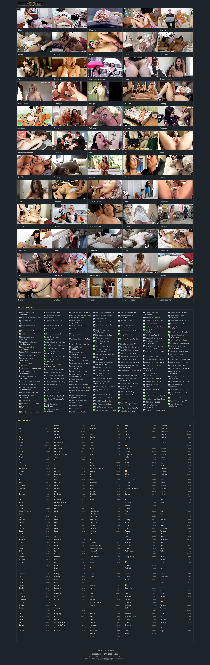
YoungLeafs (61, 393)
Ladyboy (92, 588)
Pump (127, 554)
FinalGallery (161, 410)
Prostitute (128, 545)
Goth (91, 434)
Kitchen (92, 574)
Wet (161, 611)
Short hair (128, 625)
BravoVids (110, 316)
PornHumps (37, 318)
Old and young (130, 480)
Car (20, 576)
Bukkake (22, 559)
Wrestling (163, 622)
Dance (56, 468)
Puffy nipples (129, 551)
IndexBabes (186, 343)
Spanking (163, 454)
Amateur (21, 445)
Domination (57, 494)
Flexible (56, 579)
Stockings (163, 474)
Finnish (56, 568)
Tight (162, 545)
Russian (127, 579)
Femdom (57, 557)
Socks (162, 440)
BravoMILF (160, 321)
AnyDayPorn (173, 373)
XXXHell (108, 370)
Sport (162, 460)
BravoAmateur (98, 359)
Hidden (92, 480)
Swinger (162, 497)
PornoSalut (185, 321)
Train (162, 557)
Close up (22, 616)
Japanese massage (96, 548)
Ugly (161, 571)
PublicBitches (23, 315)
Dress (56, 508)
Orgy (126, 491)
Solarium (163, 443)
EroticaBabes (123, 336)
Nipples (127, 451)
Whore (162, 613)
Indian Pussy (94, 519)
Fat (55, 551)
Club (20, 622)
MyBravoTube (173, 356)
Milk (126, 425)
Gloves (92, 431)
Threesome (164, 539)
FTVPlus (33, 401)
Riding (127, 571)
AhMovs (107, 346)
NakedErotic (37, 412)
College (21, 625)
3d (20, 431)
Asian (21, 460)
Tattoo (162, 514)
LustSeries (110, 319)
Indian (92, 508)
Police (127, 522)
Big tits (21, 522)
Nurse (127, 463)
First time (57, 571)
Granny (92, 440)
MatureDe (134, 411)
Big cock (22, 519)
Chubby (21, 605)
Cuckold (57, 445)
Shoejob (127, 619)
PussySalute (148, 375)
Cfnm (20, 594)
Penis (127, 514)
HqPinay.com (48, 361)
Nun (126, 460)
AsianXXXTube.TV (125, 405)
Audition (21, 471)
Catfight (21, 585)
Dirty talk (57, 482)
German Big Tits (59, 625)
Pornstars (128, 531)
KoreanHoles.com (74, 403)
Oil (126, 477)
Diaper (56, 477)
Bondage (22, 539)
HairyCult (133, 392)
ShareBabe (185, 390)
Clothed (21, 619)
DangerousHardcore (100, 364)
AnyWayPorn (73, 381)
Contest (56, 425)
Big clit (21, 517)
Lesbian (92, 599)
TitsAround (60, 378)
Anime (21, 451)
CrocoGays (185, 332)
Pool (126, 528)
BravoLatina (111, 354)
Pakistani (128, 502)
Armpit (21, 457)
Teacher (162, 519)
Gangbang (57, 613)
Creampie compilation (61, 440)
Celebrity (22, 591)
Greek (92, 443)
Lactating (92, 585)
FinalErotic (110, 407)
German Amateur (59, 622)
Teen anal (163, 528)
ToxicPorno (61, 345)
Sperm (162, 457)
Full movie (57, 594)
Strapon (162, 477)
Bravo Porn (110, 313)
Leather (92, 596)
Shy (126, 631)
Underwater (164, 576)
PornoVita (159, 338)
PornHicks (135, 384)
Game (56, 611)
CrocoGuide (62, 356)
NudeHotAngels (124, 400)
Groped (92, 445)
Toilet (162, 551)
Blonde (21, 534)
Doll (55, 491)
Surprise (163, 485)
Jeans (92, 559)
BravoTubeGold (124, 328)
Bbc (20, 497)
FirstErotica (136, 356)
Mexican (92, 633)
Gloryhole (93, 428)
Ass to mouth (23, 468)
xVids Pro (109, 322)
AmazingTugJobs (25, 378)
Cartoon (21, 579)
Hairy (91, 463)
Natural (127, 448)
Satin (126, 591)
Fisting (56, 574)
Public (127, 548)
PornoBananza (173, 318)
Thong (162, 537)
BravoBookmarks (24, 344)
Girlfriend (57, 631)
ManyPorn (60, 334)
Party (127, 511)
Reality (127, 565)
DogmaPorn (161, 393)
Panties (127, 505)
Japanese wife (94, 557)
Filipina (56, 565)
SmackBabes (48, 411)
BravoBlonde (123, 323)
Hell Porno (159, 390)
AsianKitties (62, 342)
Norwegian (128, 454)
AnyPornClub (98, 392)
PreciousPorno (49, 353)
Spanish (163, 451)
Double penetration (60, 502)
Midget (92, 636)
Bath (20, 491)
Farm (56, 545)
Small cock (164, 431)
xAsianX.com (23, 339)
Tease (162, 522)
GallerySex (135, 347)
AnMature (184, 324)
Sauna (127, 594)
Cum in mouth (58, 448)
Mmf (126, 428)
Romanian (128, 574)
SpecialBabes (123, 318)
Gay (55, 616)
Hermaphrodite (94, 477)
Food (56, 582)
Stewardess (164, 471)
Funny (56, 596)
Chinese (21, 602)
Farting (56, 548)
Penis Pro (35, 393)
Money (127, 434)
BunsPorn (134, 359)
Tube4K (156, 335)
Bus (20, 565)
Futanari (57, 599)
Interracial (93, 531)
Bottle (21, 545)
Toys (162, 554)
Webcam (163, 605)
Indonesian (93, 522)
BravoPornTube (49, 318)
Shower (127, 628)
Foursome (57, 588)
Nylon (127, 465)
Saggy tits (128, 588)
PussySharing (98, 343)
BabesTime (86, 406)
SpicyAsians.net (49, 390)
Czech (56, 460)
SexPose (109, 404)
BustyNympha (23, 349)
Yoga (162, 631)
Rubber (127, 576)
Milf (91, 639)
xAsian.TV (184, 351)
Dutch (56, 511)
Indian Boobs (94, 514)
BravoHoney (112, 410)
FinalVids (109, 378)
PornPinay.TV (148, 387)
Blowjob (21, 537)
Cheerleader (23, 599)
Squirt (162, 465)
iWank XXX (135, 353)
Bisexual (21, 528)
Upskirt (162, 582)
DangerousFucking (75, 376)
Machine (92, 613)
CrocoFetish (37, 352)
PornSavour (161, 327)
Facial (56, 542)
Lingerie (92, 605)
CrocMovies (37, 368)
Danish (56, 471)
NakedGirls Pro (99, 384)
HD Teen (92, 471)
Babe (20, 482)
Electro (56, 522)
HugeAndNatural (174, 337)
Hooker (92, 485)
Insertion (92, 525)
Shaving (127, 611)
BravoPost (159, 324)
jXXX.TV (133, 344)
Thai (161, 534)
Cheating (22, 596)
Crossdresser (58, 443)
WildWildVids (23, 360)
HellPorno (184, 340)
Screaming (128, 596)
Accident (22, 440)
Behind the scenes (25, 511)
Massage (92, 622)
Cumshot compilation (61, 454)
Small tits (163, 434)
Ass (20, 463)
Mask (91, 619)
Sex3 (179, 398)
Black (21, 531)
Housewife (93, 491)
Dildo (56, 480)
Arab (20, 454)
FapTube (133, 313)
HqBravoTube (23, 409)
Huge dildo (93, 494)
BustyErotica (48, 406)
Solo (161, 445)
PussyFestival (98, 375)
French (56, 591)
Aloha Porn (135, 408)
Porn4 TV (184, 401)
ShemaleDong (148, 407)
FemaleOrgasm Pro (125, 367)
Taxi (161, 517)
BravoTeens (161, 399)
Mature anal (93, 631)
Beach (21, 505)
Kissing (92, 571)
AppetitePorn (148, 332)
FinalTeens (85, 384)
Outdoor (127, 494)
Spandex (163, 448)
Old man (127, 482)
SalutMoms (135, 362)
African (21, 443)
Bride (20, 551)
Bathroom (22, 494)
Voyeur (162, 596)
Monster (127, 437)
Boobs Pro (35, 355)
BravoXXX (35, 404)
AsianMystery (48, 339)
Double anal (58, 500)
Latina (92, 594)
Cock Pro (84, 371)
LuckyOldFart (73, 323)
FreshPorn (85, 409)
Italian (92, 534)
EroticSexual (23, 365)
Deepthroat (57, 474)
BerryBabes (86, 363)
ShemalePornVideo (100, 351)
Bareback (22, 488)
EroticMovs (36, 381)
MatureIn (58, 372)
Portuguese (128, 534)
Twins (162, 562)
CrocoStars (86, 313)
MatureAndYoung (49, 366)
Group (92, 448)
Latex (91, 591)
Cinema (21, 608)
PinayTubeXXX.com (150, 348)
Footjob (56, 585)
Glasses (92, 425)
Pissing (127, 519)
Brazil (21, 548)
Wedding (163, 608)
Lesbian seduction (95, 602)
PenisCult (84, 326)
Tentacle (163, 531)
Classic (21, 611)
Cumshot (57, 451)
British (21, 554)
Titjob (162, 548)
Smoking (163, 437)
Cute (55, 457)
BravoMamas (73, 354)
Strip (161, 480)
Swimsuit (163, 494)
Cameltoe (22, 574)
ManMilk (108, 401)
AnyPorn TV (161, 396)
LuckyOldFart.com (31, 3)
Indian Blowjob (94, 511)
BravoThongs (73, 336)
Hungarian (93, 497)
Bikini (21, 525)
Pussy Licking (129, 557)
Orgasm (127, 485)
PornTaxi (158, 378)
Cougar (56, 428)
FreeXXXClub (23, 398)
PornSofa (158, 382)
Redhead (128, 568)
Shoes (127, 622)
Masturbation (94, 625)
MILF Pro (134, 375)
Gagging (57, 608)
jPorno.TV (84, 360)
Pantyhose (128, 508)
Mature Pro (185, 382)
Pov (126, 537)
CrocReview (62, 326)
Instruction (93, 528)
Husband (92, 500)
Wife (161, 616)
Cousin (56, 434)
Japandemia (186, 368)
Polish (127, 525)
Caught (21, 588)
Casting (21, 582)
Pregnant (128, 539)
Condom (21, 631)
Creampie (57, 437)
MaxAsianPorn (173, 378)
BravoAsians (148, 370)
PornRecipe (61, 385)
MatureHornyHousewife (76, 318)
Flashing (57, 576)
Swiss (162, 500)
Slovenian (163, 428)
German (56, 619)
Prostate (127, 542)
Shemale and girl (130, 616)
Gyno (91, 454)
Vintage (162, 594)
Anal (20, 448)
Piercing (127, 517)
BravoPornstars (24, 328)
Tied (161, 542)
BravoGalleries (74, 368)
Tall (161, 511)
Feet (55, 554)
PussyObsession (74, 398)
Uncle (162, 574)
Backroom (22, 485)
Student (162, 482)
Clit (20, 613)
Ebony (56, 519)
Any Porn (158, 365)
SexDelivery (136, 331)
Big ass (21, 514)
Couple (56, 431)
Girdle (56, 628)
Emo (55, 525)
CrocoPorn (60, 375)
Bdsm (21, 502)
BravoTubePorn (149, 343)
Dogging (57, 488)
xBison (106, 338)
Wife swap (163, 619)
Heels (91, 474)
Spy (161, 463)
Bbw (20, 500)
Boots (21, 542)
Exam (56, 531)
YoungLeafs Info (24, 373)
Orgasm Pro (161, 359)
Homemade (93, 482)
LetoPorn (183, 365)
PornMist (108, 395)
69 (20, 428)
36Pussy (58, 313)
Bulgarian (22, 562)
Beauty (21, 508)
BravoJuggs (87, 387)
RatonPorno (161, 362)
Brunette (21, 557)
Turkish (162, 559)
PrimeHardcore (74, 331)
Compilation (22, 628)
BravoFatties (173, 387)
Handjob (92, 465)
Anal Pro (33, 334)
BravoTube (60, 348)
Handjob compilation (96, 468)
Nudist (127, 457)
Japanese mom (94, 551)
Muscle (127, 440)
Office (127, 474)
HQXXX (157, 402)
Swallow (163, 488)
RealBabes (185, 362)
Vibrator (162, 591)
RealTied (108, 367)
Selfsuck (128, 605)
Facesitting (57, 539)
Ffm (55, 562)
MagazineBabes (49, 331)
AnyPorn (158, 318)
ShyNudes (110, 335)
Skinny (127, 633)
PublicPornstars (99, 332)
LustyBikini (135, 350)
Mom (126, 431)
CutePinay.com (124, 389)
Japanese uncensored (97, 554)
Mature (92, 628)
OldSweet (184, 313)
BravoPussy (112, 387)
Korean (92, 576)
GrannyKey (86, 344)
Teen (162, 525)
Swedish (163, 491)
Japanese (93, 542)
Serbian (127, 608)
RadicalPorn (37, 331)
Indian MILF (93, 517)
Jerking (92, 562)
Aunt (20, 474)
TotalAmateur (148, 315)
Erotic (56, 528)
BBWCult (34, 384)
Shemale (128, 613)
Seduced (128, 602)
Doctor (56, 485)
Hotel (91, 488)
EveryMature (173, 329)
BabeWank (60, 396)
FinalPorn (84, 412)
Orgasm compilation (131, 488)
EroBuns (83, 357)
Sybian (162, 502)
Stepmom (163, 468)
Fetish (56, 559)
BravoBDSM (73, 349)
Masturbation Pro (124, 380)
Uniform (162, 579)
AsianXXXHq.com (25, 389)
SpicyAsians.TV (174, 348)
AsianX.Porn (173, 406)
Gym (91, 451)
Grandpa (92, 437)
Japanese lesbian (95, 545)
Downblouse (58, 505)
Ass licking (22, 465)
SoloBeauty (61, 382)
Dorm (56, 497)
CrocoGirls (60, 369)
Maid (91, 616)
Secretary (128, 599)
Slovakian (163, 425)
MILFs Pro (110, 398)
